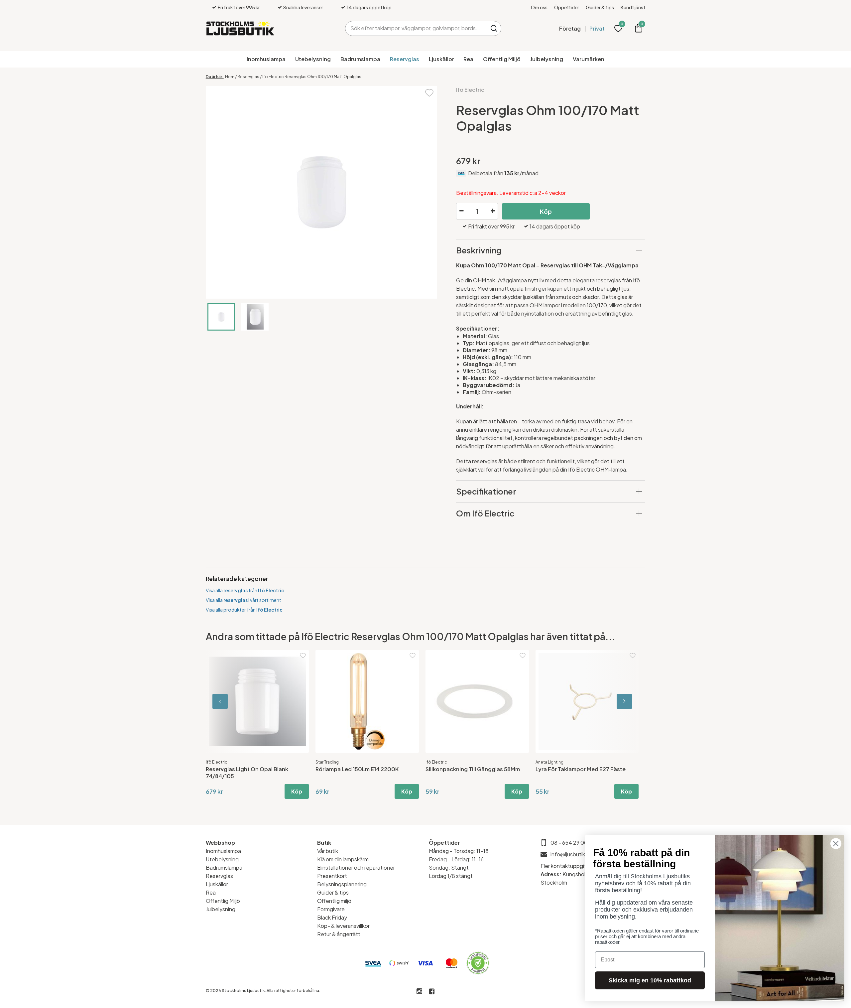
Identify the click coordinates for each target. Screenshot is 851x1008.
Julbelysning (546, 59)
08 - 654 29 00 (569, 842)
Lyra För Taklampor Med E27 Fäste (581, 769)
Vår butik (327, 850)
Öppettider (566, 7)
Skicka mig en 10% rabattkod (650, 980)
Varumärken (588, 59)
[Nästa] (615, 701)
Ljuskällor (441, 59)
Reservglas (404, 59)
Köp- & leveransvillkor (343, 925)
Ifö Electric (470, 89)
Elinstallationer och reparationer (356, 867)
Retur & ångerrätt (338, 934)
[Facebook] (431, 991)
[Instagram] (419, 991)
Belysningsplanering (342, 884)
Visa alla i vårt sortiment (243, 600)
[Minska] (461, 211)
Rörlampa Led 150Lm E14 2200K (357, 769)
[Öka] (492, 211)
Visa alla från (245, 590)
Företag (570, 28)
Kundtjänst (633, 7)
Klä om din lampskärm (343, 859)
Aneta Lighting (549, 762)
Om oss (539, 7)
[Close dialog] (836, 843)
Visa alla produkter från (244, 610)
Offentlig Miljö (502, 59)
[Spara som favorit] (429, 92)
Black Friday (332, 917)
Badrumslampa (360, 59)
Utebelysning (313, 59)
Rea (468, 59)
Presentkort (332, 875)
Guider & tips (600, 7)
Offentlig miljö (334, 900)
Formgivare (331, 909)
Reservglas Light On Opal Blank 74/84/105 (247, 773)
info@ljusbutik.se (571, 854)
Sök (493, 28)
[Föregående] (236, 701)
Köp (546, 211)
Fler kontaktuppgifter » (569, 865)
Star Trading (327, 762)
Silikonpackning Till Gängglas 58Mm (473, 769)
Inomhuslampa (266, 59)
